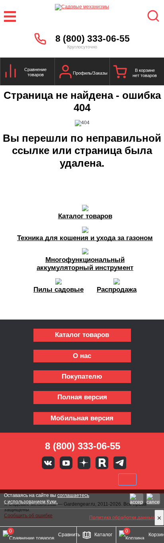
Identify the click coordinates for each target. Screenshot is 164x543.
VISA (28, 479)
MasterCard (55, 479)
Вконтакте (48, 462)
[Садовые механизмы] (82, 16)
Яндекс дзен (84, 462)
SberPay (127, 479)
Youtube (66, 462)
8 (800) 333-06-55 (92, 38)
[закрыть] (159, 518)
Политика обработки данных (121, 517)
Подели (91, 479)
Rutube (102, 462)
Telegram (119, 462)
